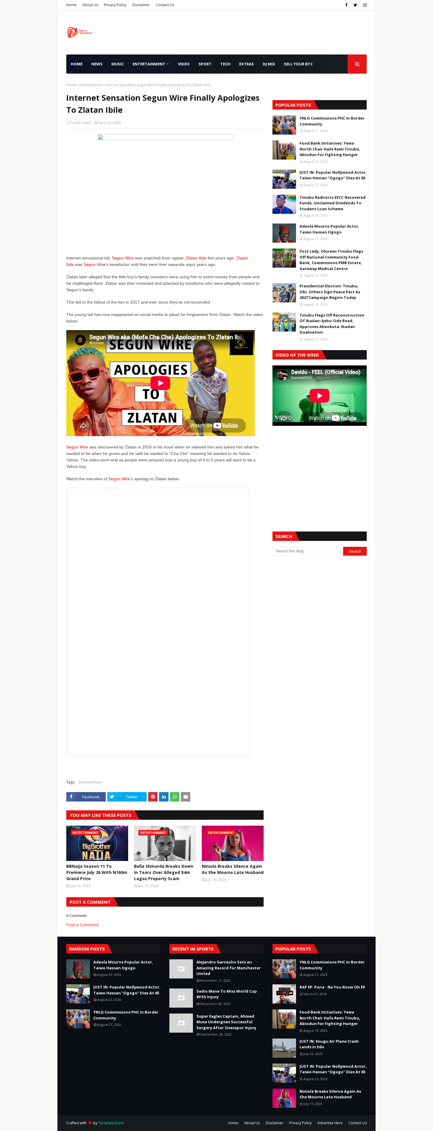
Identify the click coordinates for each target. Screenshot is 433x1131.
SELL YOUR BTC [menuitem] (298, 64)
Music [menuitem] (117, 64)
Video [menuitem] (184, 64)
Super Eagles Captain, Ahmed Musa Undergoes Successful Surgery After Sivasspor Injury (226, 1022)
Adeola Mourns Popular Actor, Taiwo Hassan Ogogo (329, 229)
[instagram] (364, 5)
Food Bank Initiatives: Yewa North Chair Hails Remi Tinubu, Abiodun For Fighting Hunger (330, 148)
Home (71, 4)
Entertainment (91, 84)
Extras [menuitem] (246, 64)
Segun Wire (123, 258)
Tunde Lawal (80, 122)
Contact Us (165, 4)
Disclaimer (141, 4)
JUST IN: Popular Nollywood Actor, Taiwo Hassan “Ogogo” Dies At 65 (333, 175)
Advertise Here (330, 1122)
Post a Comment (82, 925)
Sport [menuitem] (205, 64)
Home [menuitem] (76, 64)
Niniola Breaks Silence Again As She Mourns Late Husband (233, 869)
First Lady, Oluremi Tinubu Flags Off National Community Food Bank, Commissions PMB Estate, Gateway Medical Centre (331, 260)
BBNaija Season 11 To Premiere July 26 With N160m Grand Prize (96, 872)
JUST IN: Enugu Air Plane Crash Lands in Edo (329, 1044)
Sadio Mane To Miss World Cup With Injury (226, 994)
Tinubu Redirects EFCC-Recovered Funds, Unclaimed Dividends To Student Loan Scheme (333, 203)
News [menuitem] (97, 64)
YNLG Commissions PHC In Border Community (332, 121)
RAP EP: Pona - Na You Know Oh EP (332, 987)
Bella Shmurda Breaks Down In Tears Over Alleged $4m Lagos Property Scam (163, 872)
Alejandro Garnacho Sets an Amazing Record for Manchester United (228, 967)
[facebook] (346, 5)
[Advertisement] (319, 471)
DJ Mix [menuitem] (269, 64)
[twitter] (355, 5)
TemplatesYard (111, 1122)
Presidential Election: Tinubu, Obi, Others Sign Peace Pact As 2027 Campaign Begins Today (330, 291)
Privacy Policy (115, 4)
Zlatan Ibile (196, 258)
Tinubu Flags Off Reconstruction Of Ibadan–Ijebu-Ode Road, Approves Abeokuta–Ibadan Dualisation (332, 323)
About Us (90, 4)
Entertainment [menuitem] (149, 64)
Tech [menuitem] (225, 64)
